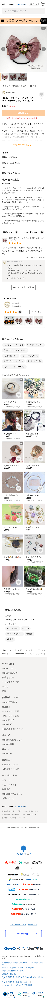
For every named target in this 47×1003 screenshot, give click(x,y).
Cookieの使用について (30, 811)
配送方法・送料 (9, 173)
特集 (4, 691)
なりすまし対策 (7, 985)
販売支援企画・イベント (13, 729)
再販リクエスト (21, 86)
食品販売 (6, 707)
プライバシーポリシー (29, 814)
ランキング (7, 686)
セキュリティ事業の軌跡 (23, 985)
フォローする (36, 312)
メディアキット (23, 818)
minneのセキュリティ (12, 794)
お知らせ (6, 780)
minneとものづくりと (12, 740)
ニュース (6, 749)
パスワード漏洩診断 (9, 968)
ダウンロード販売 (10, 716)
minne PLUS (8, 720)
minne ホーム (7, 650)
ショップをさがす (10, 682)
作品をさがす (8, 677)
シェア (7, 86)
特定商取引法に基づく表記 (11, 811)
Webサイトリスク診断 (26, 968)
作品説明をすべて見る (22, 145)
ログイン (33, 4)
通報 (34, 86)
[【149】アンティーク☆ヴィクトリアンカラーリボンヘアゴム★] (23, 242)
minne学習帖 (8, 744)
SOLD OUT (23, 113)
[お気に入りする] (41, 94)
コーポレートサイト (18, 924)
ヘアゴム (34, 620)
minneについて (9, 668)
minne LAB (7, 724)
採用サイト (32, 924)
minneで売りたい (10, 702)
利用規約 (6, 789)
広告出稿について (10, 764)
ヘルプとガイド (9, 785)
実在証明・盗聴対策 (9, 974)
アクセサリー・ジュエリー (16, 620)
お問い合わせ (8, 798)
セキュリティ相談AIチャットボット (14, 971)
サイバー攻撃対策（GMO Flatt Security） (15, 982)
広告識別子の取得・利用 (10, 814)
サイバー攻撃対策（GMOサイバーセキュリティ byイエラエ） (22, 977)
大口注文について (10, 769)
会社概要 (5, 818)
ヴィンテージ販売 (10, 711)
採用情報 (13, 818)
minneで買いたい (10, 673)
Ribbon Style (10, 92)
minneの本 (7, 753)
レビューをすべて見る (23, 287)
